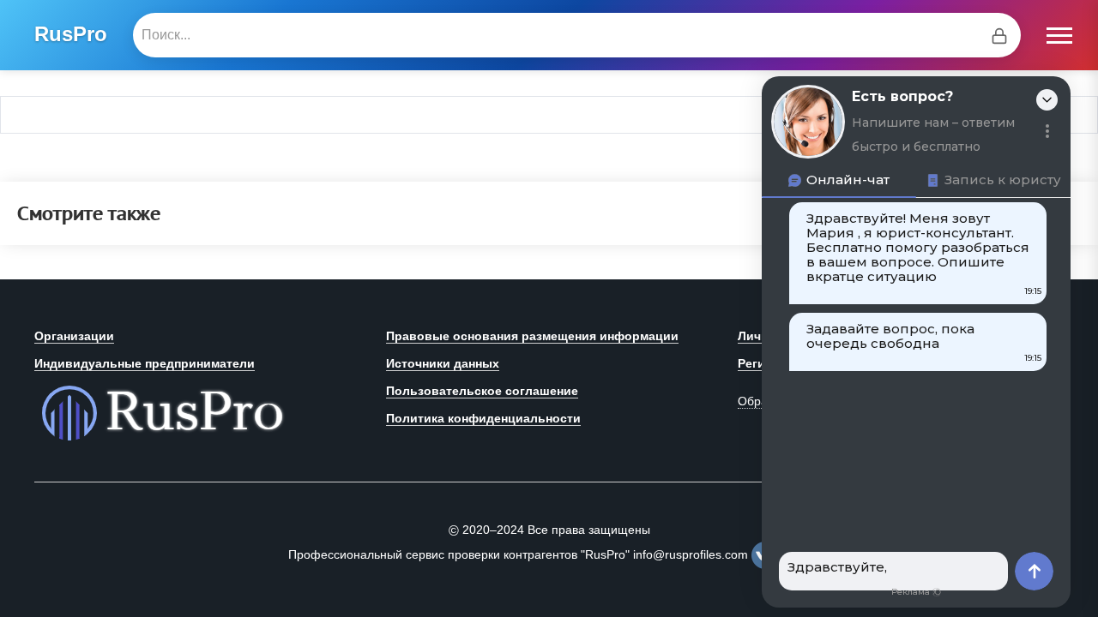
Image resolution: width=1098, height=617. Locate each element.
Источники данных (442, 363)
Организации (74, 336)
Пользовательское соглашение (482, 391)
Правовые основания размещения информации (532, 336)
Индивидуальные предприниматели (144, 363)
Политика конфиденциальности (483, 418)
